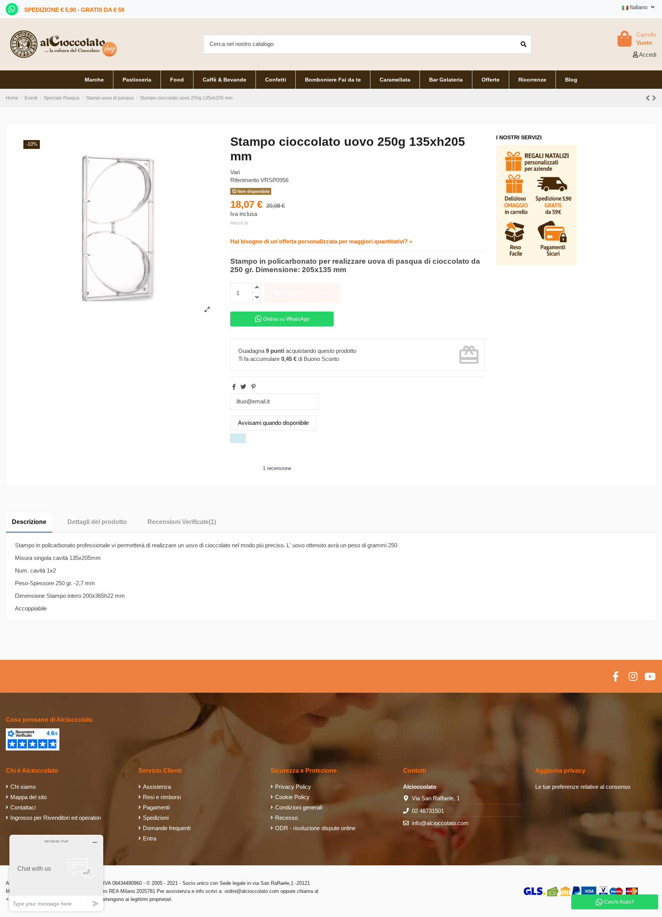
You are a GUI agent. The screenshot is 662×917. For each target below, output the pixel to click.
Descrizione (29, 522)
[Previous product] (649, 98)
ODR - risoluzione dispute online (315, 828)
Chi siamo (23, 786)
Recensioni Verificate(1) (181, 522)
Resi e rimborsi (162, 797)
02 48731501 (428, 811)
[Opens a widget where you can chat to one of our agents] (56, 873)
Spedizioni (156, 817)
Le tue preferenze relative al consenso (582, 786)
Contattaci (23, 807)
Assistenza (157, 786)
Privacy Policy (293, 786)
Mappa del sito (28, 797)
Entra (149, 838)
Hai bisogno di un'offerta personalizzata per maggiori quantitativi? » (321, 241)
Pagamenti (156, 807)
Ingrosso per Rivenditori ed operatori (55, 817)
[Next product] (654, 98)
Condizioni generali (298, 807)
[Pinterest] (253, 386)
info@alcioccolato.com (440, 823)
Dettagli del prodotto (97, 522)
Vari (235, 172)
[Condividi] (234, 386)
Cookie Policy (292, 797)
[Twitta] (243, 386)
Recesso (286, 817)
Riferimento (244, 180)
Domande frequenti (166, 828)
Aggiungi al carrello (307, 292)
